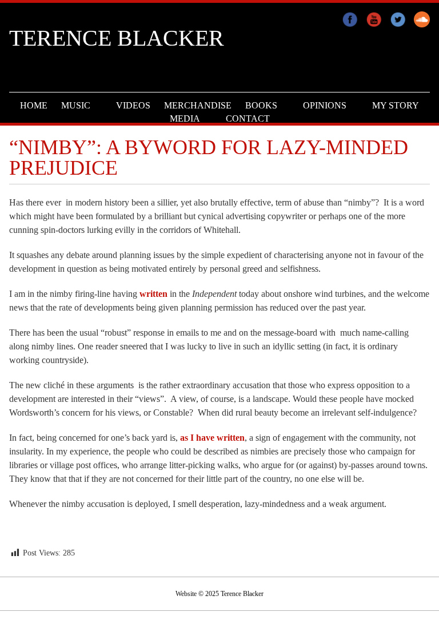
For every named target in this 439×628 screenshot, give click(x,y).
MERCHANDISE (198, 105)
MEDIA (185, 118)
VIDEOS (133, 105)
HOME (33, 105)
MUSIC (75, 105)
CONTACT (248, 118)
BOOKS (261, 105)
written (154, 294)
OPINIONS (324, 105)
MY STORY (395, 105)
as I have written (212, 437)
